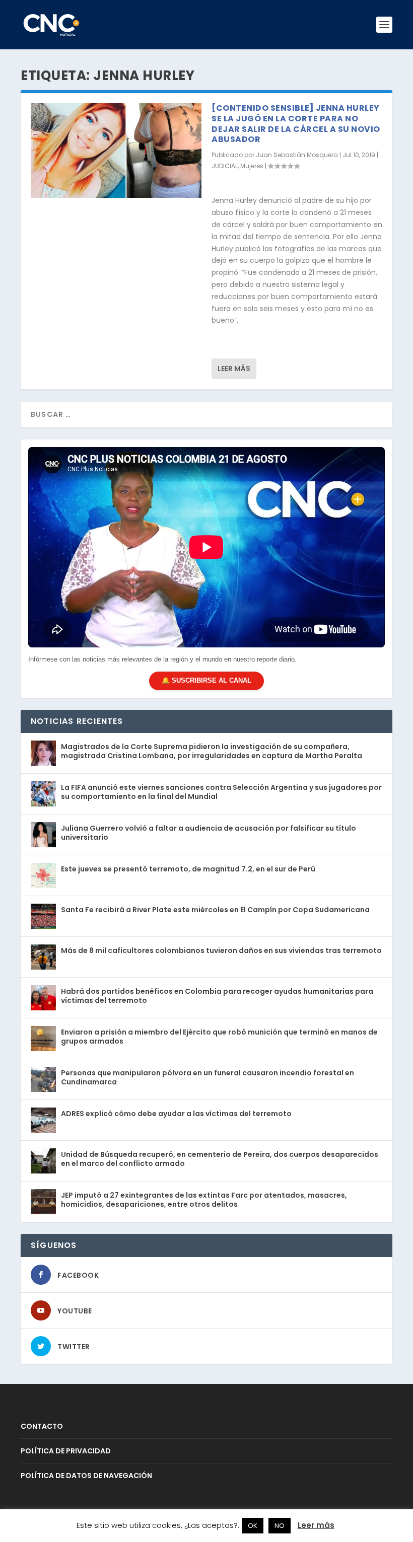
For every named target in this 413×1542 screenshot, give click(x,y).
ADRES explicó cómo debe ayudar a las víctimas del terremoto (176, 1114)
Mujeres (251, 166)
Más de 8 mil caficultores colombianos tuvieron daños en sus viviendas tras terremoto (221, 950)
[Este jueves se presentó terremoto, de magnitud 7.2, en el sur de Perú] (43, 875)
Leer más (234, 368)
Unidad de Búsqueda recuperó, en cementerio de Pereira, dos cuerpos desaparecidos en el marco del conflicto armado (219, 1158)
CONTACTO (42, 1426)
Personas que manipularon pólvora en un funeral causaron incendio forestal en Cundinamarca (207, 1077)
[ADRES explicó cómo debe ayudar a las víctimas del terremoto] (43, 1120)
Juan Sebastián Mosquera (297, 155)
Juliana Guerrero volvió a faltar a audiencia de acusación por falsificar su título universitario (208, 832)
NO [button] (279, 1525)
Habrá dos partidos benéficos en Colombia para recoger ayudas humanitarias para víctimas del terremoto (217, 995)
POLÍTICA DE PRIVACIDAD (66, 1451)
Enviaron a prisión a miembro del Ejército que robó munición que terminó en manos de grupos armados (219, 1036)
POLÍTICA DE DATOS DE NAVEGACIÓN (86, 1476)
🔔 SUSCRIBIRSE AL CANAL (206, 680)
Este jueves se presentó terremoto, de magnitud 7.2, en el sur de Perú (188, 869)
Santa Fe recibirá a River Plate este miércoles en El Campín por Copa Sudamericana (215, 910)
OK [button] (252, 1525)
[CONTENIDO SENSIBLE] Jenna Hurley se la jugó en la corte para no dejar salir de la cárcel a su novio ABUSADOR (296, 123)
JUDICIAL (225, 166)
